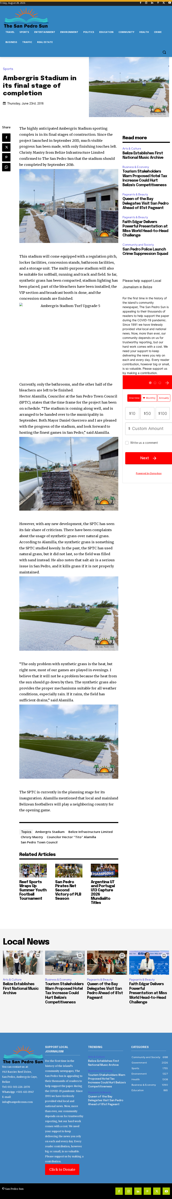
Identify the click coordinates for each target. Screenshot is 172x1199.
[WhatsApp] (6, 167)
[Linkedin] (152, 3)
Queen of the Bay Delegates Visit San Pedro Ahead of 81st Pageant (145, 203)
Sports (8, 69)
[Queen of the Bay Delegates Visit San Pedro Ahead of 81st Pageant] (107, 962)
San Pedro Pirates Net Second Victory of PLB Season (68, 890)
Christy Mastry (32, 837)
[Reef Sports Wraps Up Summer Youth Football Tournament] (33, 870)
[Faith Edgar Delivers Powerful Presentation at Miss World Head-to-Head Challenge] (149, 962)
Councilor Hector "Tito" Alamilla (71, 837)
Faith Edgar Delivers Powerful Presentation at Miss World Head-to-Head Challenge (148, 993)
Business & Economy (135, 167)
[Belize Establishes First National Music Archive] (23, 962)
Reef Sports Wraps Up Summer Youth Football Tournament (33, 890)
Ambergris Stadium (50, 832)
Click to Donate (62, 1169)
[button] (164, 52)
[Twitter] (163, 3)
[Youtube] (169, 3)
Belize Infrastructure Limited (90, 832)
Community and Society (138, 245)
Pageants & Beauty (135, 194)
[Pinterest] (158, 3)
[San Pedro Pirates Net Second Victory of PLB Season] (69, 870)
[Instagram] (146, 3)
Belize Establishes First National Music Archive (21, 988)
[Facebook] (140, 3)
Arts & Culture (131, 148)
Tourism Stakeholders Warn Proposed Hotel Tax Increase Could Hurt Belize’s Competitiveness (64, 993)
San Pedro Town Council (39, 842)
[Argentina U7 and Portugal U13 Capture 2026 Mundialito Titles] (104, 870)
